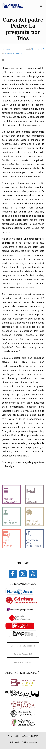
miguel (7, 49)
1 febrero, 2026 (38, 49)
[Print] (4, 60)
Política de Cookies (29, 742)
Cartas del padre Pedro (13, 53)
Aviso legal (14, 742)
